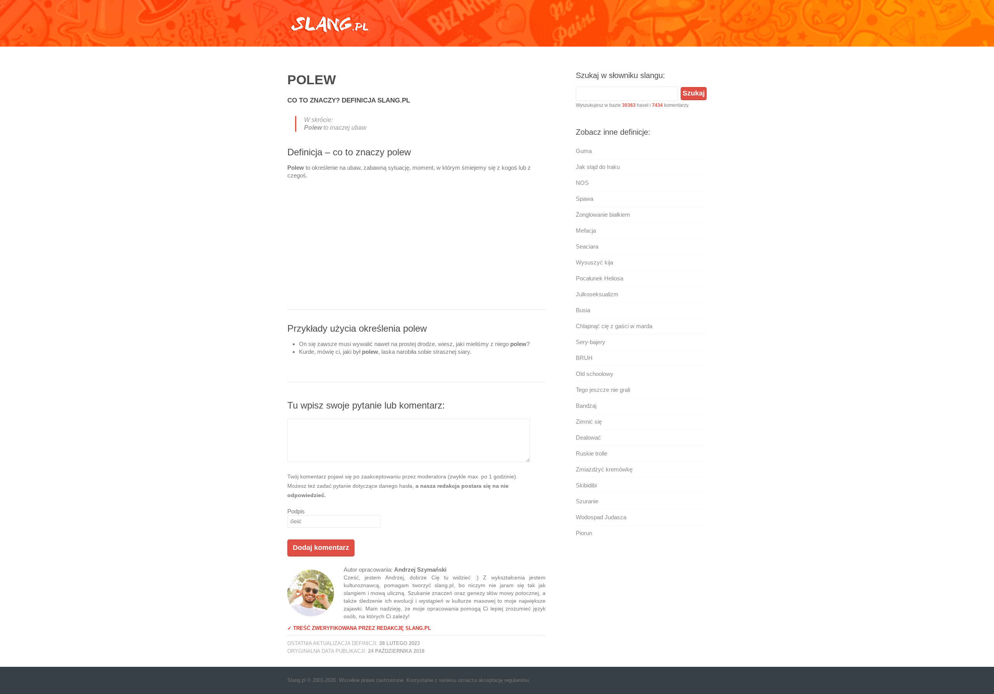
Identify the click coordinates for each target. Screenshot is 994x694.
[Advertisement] (416, 247)
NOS (582, 182)
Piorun (584, 533)
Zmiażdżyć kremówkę (604, 469)
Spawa (584, 198)
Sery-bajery (590, 342)
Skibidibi (586, 485)
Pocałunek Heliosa (599, 278)
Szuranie (587, 501)
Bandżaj (586, 405)
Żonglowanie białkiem (603, 214)
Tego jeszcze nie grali (603, 389)
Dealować (588, 437)
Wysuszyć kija (594, 262)
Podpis (296, 511)
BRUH (584, 358)
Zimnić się (589, 421)
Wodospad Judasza (601, 517)
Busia (583, 310)
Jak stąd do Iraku (598, 166)
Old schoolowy (594, 373)
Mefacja (586, 230)
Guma (584, 151)
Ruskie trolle (591, 453)
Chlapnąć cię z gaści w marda (614, 326)
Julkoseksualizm (597, 294)
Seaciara (587, 246)
